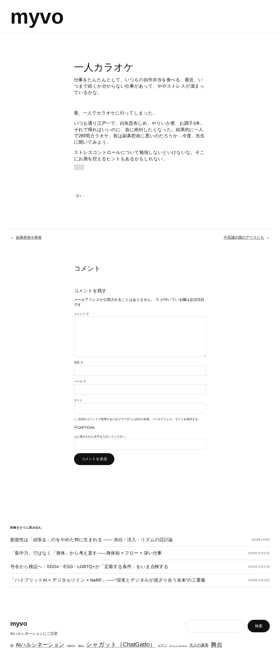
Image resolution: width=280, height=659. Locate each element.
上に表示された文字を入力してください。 (101, 436)
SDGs (81, 645)
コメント (81, 313)
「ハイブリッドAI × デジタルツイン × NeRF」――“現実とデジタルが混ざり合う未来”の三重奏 (107, 580)
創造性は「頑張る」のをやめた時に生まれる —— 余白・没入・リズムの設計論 (91, 539)
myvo (37, 16)
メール (80, 381)
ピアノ (162, 645)
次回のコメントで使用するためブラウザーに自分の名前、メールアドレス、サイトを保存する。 (139, 419)
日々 (79, 195)
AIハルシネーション (40, 645)
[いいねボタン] (79, 167)
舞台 (216, 644)
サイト (78, 400)
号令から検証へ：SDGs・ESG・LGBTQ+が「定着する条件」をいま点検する (89, 566)
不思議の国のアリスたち (244, 237)
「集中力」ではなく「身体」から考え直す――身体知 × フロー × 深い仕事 (86, 553)
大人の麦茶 (199, 645)
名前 (78, 362)
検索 (258, 626)
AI (12, 645)
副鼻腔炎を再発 (29, 237)
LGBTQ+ (71, 645)
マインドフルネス (178, 645)
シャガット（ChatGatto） (120, 644)
